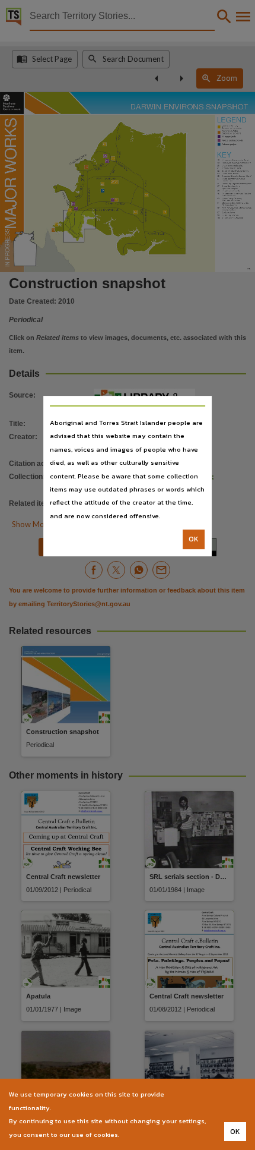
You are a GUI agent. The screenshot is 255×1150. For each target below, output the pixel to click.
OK (194, 539)
